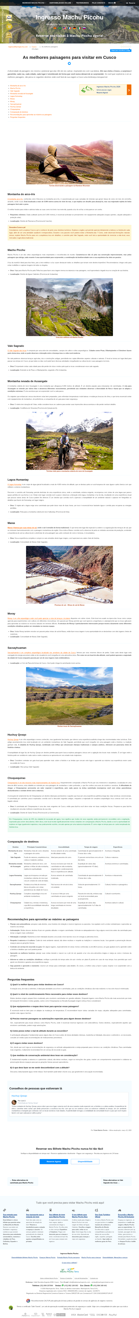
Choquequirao (15, 109)
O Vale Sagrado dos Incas (17, 350)
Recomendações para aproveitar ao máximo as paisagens (31, 114)
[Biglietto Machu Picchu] (79, 28)
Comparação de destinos (19, 112)
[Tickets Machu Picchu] (74, 28)
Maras (12, 99)
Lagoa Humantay (16, 96)
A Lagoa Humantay (14, 484)
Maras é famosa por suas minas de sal (22, 528)
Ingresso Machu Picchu (69, 17)
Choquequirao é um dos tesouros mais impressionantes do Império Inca (34, 783)
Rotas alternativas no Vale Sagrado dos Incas (113, 1181)
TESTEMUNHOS (82, 3)
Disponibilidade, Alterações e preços (115, 1257)
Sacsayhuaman (15, 104)
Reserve (132, 3)
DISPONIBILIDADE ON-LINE (60, 3)
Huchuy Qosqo (15, 107)
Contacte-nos (94, 1278)
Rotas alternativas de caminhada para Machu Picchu (21, 1181)
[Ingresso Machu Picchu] (60, 28)
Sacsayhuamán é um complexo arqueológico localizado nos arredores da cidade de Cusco (42, 652)
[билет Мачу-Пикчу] (84, 28)
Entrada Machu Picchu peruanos (68, 1257)
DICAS (111, 3)
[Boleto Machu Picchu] (55, 28)
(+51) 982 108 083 (71, 1285)
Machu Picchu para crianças (91, 1257)
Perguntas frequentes (17, 117)
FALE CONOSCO (98, 3)
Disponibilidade (85, 1161)
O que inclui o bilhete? (69, 1263)
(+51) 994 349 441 (100, 1285)
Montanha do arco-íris (18, 86)
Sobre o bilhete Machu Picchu (49, 1278)
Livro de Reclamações (81, 1278)
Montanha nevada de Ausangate (21, 93)
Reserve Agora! (54, 1161)
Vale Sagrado (15, 91)
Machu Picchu (15, 88)
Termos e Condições (66, 1278)
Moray (12, 101)
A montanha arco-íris (15, 199)
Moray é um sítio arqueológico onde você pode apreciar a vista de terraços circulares (39, 618)
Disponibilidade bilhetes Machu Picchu (25, 1257)
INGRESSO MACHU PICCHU (33, 3)
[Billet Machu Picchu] (69, 28)
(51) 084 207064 (46, 1285)
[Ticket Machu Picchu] (64, 28)
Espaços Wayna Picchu (47, 1257)
